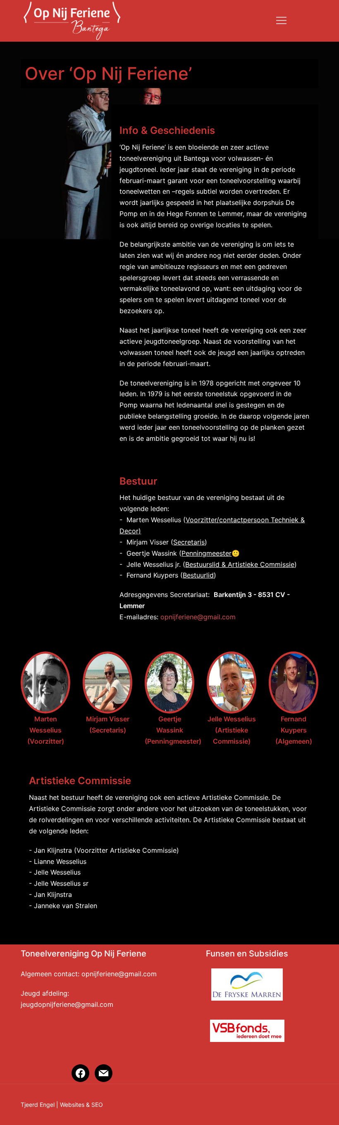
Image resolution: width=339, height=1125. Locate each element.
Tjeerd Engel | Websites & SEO (62, 1104)
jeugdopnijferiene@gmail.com (67, 1004)
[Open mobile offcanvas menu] (281, 20)
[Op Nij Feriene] (72, 20)
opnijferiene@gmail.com (198, 617)
